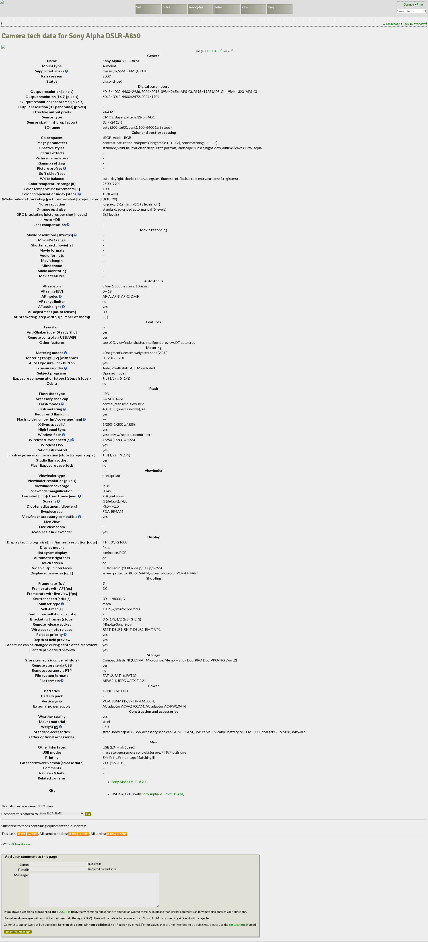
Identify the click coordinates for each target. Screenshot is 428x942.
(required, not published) (102, 868)
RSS (23, 834)
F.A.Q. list (63, 912)
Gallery (166, 7)
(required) (94, 863)
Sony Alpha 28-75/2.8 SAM (162, 794)
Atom (34, 834)
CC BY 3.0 (211, 51)
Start (138, 7)
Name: (24, 864)
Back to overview (414, 24)
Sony (225, 51)
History (271, 7)
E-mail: (23, 869)
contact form (237, 924)
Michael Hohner (20, 844)
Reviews (218, 7)
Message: (21, 875)
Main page (393, 24)
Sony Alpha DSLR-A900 (129, 781)
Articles (245, 7)
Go (88, 814)
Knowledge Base (196, 7)
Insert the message (17, 932)
